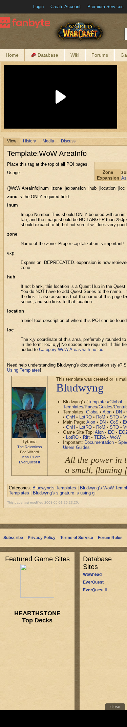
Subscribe (13, 537)
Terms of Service (76, 537)
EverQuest (93, 582)
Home (12, 55)
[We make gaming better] (21, 7)
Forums (99, 55)
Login (38, 6)
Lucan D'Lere (30, 457)
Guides (105, 406)
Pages (91, 406)
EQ (111, 432)
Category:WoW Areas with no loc (71, 349)
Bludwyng (80, 388)
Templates (98, 401)
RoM (100, 417)
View (11, 141)
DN (119, 411)
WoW (115, 437)
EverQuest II (29, 462)
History (29, 141)
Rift (86, 437)
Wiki (74, 55)
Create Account (65, 6)
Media (48, 141)
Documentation (99, 442)
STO (114, 417)
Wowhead (92, 574)
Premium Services (105, 6)
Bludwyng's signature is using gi (64, 492)
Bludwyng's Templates (54, 487)
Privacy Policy (42, 537)
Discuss (68, 141)
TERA (100, 437)
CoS (114, 422)
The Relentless (29, 447)
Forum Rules (110, 537)
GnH (70, 417)
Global (92, 411)
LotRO (85, 417)
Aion (107, 411)
